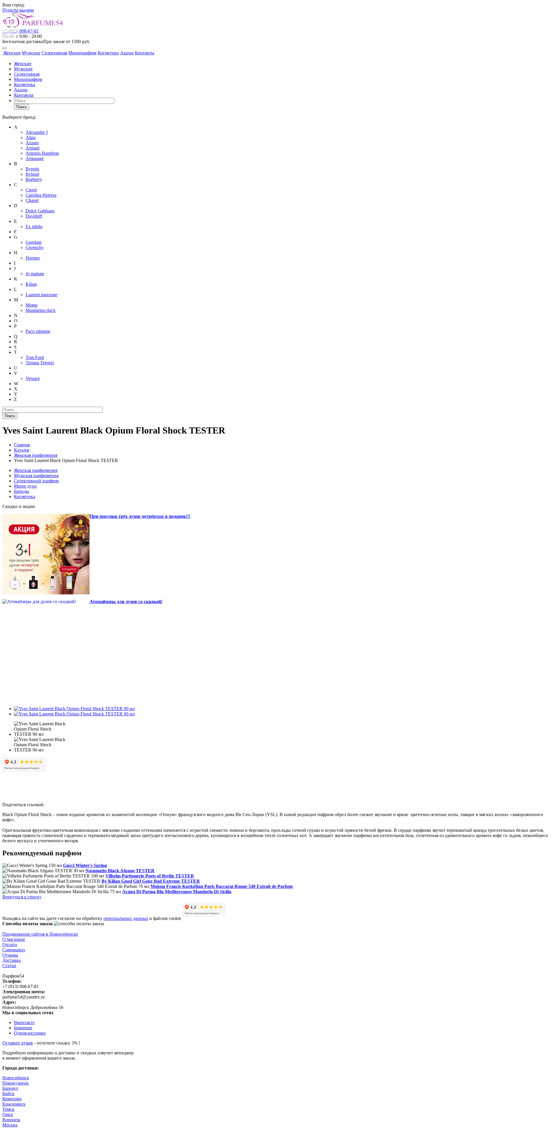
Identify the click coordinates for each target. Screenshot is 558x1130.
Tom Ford (35, 357)
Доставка (11, 960)
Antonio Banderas (42, 153)
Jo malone (35, 273)
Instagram (23, 1027)
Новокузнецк (15, 1083)
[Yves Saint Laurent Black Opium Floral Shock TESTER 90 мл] (74, 708)
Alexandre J (37, 132)
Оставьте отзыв (17, 1042)
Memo (31, 305)
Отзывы (10, 955)
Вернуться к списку (22, 896)
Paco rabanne (38, 331)
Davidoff (34, 216)
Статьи (9, 965)
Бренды (21, 491)
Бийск (8, 1093)
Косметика (108, 52)
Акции (127, 52)
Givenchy (35, 247)
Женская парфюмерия (35, 470)
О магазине (13, 939)
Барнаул (10, 1088)
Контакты (144, 52)
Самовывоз (13, 949)
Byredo (32, 168)
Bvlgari (32, 174)
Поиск (21, 107)
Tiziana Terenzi (40, 362)
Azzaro (32, 142)
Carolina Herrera (41, 195)
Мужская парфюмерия (36, 475)
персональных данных (125, 918)
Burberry (34, 179)
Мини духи (25, 486)
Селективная (54, 52)
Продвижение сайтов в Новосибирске (40, 934)
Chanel (32, 200)
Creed (31, 189)
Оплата (9, 944)
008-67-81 (20, 31)
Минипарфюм (82, 52)
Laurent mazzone (41, 294)
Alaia (30, 137)
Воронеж (11, 1119)
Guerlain (34, 242)
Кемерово (12, 1098)
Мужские (31, 52)
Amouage (35, 158)
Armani (33, 147)
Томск (8, 1109)
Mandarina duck (41, 310)
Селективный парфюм (36, 480)
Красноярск (14, 1103)
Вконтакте (24, 1022)
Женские (12, 52)
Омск (7, 1114)
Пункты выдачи (18, 10)
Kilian (31, 284)
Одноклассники (30, 1032)
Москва (9, 1124)
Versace (33, 378)
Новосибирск (15, 1077)
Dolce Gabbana (40, 210)
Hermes (33, 257)
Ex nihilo (34, 226)
